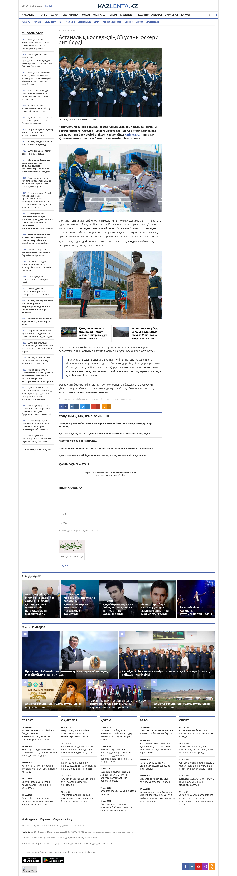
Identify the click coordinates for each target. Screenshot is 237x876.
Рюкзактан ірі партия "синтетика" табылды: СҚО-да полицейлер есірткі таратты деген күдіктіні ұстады (36, 182)
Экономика (70, 14)
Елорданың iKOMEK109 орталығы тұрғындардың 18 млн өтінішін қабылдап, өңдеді (37, 333)
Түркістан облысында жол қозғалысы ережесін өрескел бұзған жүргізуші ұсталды (77, 798)
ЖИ (61, 21)
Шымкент (50, 21)
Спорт (113, 14)
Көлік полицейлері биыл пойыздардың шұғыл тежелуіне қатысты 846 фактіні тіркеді (78, 765)
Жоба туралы (29, 819)
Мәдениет (126, 14)
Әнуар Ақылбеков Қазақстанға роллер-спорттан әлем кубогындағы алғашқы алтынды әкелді (197, 799)
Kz (50, 5)
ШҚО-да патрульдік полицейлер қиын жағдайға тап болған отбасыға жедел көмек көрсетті (38, 347)
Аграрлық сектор (112, 21)
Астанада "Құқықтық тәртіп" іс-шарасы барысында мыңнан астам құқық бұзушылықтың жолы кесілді (36, 410)
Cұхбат (139, 21)
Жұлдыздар (152, 21)
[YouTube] (198, 866)
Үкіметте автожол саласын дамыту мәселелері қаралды (156, 780)
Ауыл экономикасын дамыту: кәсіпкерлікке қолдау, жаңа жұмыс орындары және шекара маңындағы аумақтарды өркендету (37, 393)
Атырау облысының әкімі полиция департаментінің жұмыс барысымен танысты (37, 360)
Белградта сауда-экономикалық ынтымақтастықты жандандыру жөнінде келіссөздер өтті (39, 752)
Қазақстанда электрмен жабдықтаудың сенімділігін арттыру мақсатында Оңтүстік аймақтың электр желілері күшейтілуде (37, 78)
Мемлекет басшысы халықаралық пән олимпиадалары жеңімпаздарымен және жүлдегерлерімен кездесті (36, 166)
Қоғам (85, 14)
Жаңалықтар (32, 32)
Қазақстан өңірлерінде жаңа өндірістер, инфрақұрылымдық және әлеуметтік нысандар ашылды (38, 306)
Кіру (123, 475)
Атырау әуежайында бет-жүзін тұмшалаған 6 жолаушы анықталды (78, 781)
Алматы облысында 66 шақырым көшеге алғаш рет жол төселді (155, 765)
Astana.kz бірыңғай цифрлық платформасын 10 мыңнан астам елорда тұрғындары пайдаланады (35, 425)
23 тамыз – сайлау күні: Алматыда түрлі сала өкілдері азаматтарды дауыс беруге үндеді (116, 735)
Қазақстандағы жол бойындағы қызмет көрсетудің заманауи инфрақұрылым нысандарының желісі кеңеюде (158, 796)
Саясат (55, 14)
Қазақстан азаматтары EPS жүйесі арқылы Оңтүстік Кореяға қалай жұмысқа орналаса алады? (115, 776)
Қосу (65, 565)
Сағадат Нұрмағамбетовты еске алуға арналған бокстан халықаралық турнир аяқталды (105, 425)
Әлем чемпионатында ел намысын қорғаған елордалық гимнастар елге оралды (196, 749)
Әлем (44, 14)
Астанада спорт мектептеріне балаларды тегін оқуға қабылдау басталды (37, 438)
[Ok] (212, 866)
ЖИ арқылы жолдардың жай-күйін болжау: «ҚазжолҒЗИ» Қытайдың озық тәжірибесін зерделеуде (156, 748)
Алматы (26, 21)
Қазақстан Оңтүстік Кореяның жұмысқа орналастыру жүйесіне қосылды (40, 768)
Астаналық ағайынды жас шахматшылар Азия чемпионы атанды (196, 733)
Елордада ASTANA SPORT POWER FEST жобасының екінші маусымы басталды (197, 781)
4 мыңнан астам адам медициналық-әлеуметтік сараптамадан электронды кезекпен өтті (35, 95)
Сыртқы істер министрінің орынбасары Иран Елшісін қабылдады (37, 784)
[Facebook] (185, 866)
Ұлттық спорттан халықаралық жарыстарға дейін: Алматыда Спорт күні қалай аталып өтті (196, 765)
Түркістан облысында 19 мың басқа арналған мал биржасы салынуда (37, 120)
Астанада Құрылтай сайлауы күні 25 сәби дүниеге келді (36, 279)
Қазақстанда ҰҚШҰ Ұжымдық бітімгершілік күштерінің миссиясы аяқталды (104, 433)
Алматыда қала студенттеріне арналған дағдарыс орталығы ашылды (36, 291)
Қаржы (185, 14)
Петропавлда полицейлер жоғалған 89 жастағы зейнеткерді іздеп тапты (38, 132)
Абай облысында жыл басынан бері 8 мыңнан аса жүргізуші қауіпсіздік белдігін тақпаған (36, 266)
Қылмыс (70, 21)
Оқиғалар (99, 14)
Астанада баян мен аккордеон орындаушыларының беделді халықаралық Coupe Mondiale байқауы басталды (37, 60)
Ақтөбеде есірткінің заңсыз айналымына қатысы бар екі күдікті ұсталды (36, 252)
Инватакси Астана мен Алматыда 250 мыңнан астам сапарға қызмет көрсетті (116, 807)
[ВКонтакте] (192, 866)
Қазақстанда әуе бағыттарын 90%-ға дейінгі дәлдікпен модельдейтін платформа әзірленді (35, 44)
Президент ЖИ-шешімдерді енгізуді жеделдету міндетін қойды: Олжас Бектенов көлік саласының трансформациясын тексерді (38, 221)
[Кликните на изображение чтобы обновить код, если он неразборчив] (72, 551)
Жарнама (45, 819)
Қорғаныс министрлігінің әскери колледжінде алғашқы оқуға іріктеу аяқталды (106, 448)
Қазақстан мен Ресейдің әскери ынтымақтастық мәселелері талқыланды (102, 455)
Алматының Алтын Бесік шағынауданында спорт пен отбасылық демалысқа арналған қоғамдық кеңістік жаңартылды (116, 755)
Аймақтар (28, 14)
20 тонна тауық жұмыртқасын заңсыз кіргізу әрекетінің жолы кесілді (36, 108)
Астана (37, 21)
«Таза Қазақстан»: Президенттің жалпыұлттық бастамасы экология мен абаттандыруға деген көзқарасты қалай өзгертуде (38, 375)
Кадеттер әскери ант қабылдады (78, 440)
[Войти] (215, 15)
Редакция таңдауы (149, 14)
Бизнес (129, 21)
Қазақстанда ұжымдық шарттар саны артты (118, 792)
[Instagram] (205, 866)
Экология (171, 14)
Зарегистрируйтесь (94, 472)
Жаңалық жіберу (63, 819)
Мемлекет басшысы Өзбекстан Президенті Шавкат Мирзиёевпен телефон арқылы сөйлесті (36, 239)
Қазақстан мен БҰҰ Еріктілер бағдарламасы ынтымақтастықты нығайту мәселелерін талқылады (38, 735)
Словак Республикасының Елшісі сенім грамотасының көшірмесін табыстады (37, 801)
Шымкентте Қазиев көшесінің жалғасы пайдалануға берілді (156, 732)
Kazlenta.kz (27, 831)
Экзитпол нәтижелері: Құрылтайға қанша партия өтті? (37, 321)
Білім (97, 21)
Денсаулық (84, 21)
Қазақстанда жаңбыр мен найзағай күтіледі (37, 143)
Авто (144, 720)
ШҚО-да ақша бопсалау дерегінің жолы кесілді (36, 152)
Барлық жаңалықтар (38, 449)
